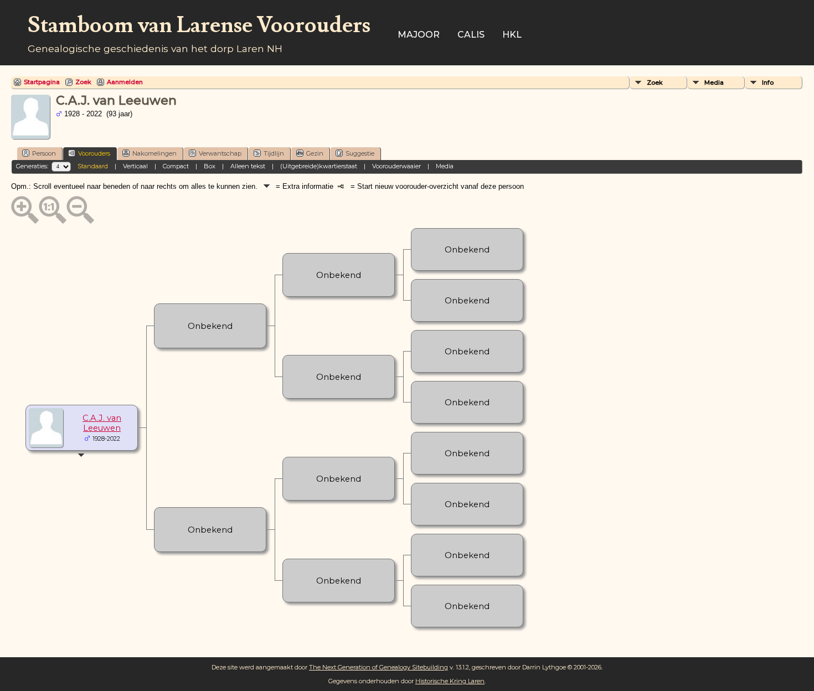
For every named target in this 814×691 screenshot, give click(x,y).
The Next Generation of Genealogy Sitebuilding (378, 667)
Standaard (93, 166)
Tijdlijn (274, 153)
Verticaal (135, 166)
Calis (471, 34)
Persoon (44, 153)
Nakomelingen (154, 153)
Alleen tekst (247, 166)
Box (209, 166)
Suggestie (360, 153)
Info (768, 82)
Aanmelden (125, 82)
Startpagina (42, 82)
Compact (176, 166)
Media (714, 82)
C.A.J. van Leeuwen (102, 423)
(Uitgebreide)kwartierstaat (318, 166)
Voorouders (94, 153)
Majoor (419, 34)
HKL (512, 34)
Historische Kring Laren (450, 681)
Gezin (314, 153)
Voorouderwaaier (396, 166)
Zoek (83, 82)
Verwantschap (220, 153)
